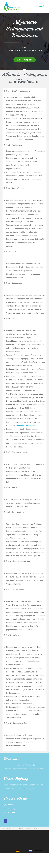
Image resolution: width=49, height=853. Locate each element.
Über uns (11, 759)
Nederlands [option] (38, 850)
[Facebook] (5, 821)
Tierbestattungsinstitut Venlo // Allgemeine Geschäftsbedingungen (20, 828)
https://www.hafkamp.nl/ (26, 426)
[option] (36, 851)
